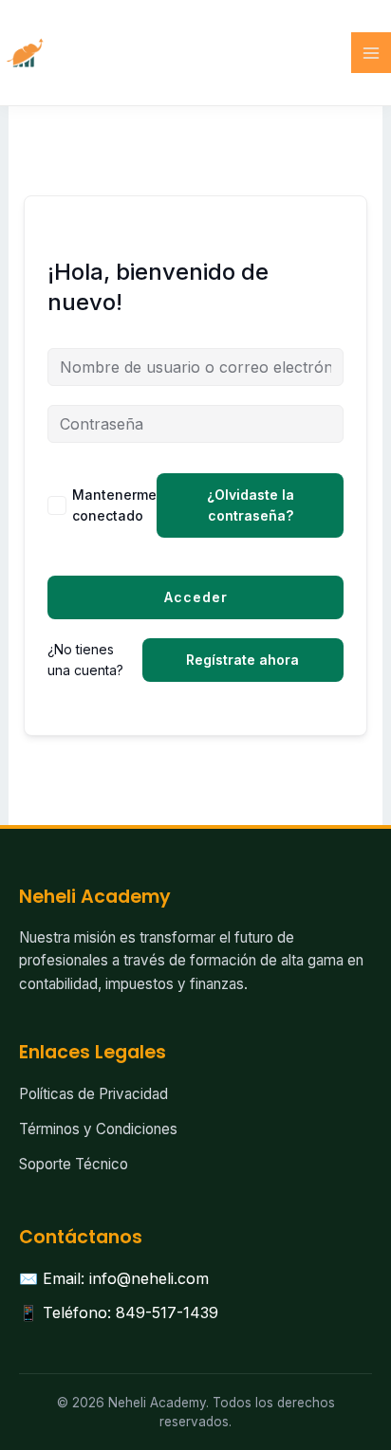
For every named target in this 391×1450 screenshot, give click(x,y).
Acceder (196, 597)
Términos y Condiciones (98, 1129)
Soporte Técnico (73, 1164)
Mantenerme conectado (114, 504)
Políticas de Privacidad (93, 1094)
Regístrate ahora (242, 660)
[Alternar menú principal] (371, 52)
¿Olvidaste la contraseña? (250, 504)
